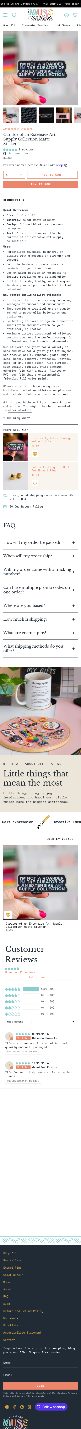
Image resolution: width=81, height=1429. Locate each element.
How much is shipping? (25, 619)
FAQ (5, 1296)
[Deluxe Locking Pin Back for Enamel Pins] (15, 476)
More (6, 1282)
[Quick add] (8, 915)
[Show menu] (5, 15)
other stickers (20, 410)
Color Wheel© (13, 1275)
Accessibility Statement (22, 1333)
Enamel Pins (12, 1268)
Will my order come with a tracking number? (37, 571)
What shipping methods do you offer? (33, 648)
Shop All (10, 1253)
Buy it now (40, 184)
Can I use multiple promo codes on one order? (36, 589)
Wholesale (10, 1318)
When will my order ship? (28, 556)
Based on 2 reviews (20, 972)
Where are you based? (24, 605)
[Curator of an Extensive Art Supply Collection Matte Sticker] (40, 882)
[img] (23, 1034)
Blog (6, 1304)
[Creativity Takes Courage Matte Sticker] (15, 447)
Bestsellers (12, 1260)
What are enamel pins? (24, 632)
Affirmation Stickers (17, 129)
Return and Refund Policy (23, 1311)
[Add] (35, 453)
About (7, 1289)
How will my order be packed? (32, 542)
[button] (11, 149)
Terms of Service (27, 1395)
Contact (9, 1340)
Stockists (10, 1325)
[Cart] (75, 15)
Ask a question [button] (40, 977)
